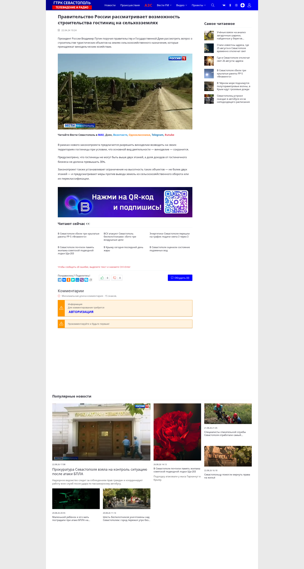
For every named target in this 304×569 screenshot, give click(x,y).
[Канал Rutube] (236, 5)
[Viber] (82, 280)
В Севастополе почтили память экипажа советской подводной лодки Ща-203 (76, 250)
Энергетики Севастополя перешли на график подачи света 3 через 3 (170, 235)
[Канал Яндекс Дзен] (242, 5)
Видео (180, 5)
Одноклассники (139, 135)
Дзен (108, 135)
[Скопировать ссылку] (91, 280)
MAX (101, 135)
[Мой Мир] (77, 280)
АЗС (148, 5)
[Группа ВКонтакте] (224, 5)
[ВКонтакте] (64, 280)
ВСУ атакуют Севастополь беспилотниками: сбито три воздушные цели (120, 236)
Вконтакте (120, 135)
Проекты (197, 5)
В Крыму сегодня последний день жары (123, 249)
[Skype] (86, 280)
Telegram (157, 135)
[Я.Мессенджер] (73, 280)
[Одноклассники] (230, 5)
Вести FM (163, 5)
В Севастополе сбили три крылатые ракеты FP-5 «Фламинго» (78, 235)
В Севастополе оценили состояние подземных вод (170, 249)
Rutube (169, 135)
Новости (110, 5)
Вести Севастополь (82, 135)
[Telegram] (60, 280)
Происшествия (130, 5)
